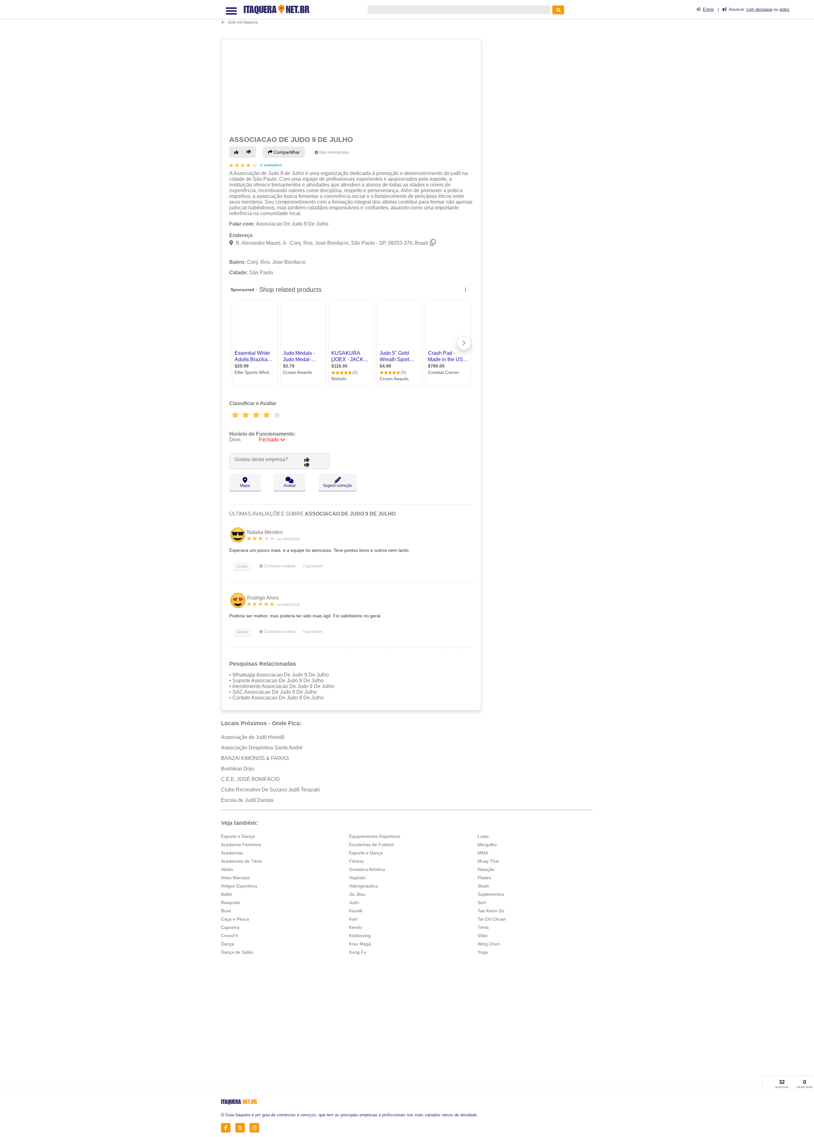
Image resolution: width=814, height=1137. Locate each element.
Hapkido (357, 877)
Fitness (356, 861)
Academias (232, 852)
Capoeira (230, 927)
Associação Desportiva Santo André (261, 747)
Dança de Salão (237, 952)
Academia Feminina (241, 844)
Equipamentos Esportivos (374, 836)
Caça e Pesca (235, 919)
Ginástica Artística (367, 869)
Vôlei (482, 935)
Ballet (226, 894)
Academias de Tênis (241, 861)
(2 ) (270, 165)
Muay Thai (488, 861)
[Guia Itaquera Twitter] (241, 1127)
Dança (227, 943)
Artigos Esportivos (239, 885)
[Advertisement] (352, 86)
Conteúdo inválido (279, 566)
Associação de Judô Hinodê (253, 737)
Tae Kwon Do (491, 910)
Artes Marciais (235, 877)
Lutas (483, 836)
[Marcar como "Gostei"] (237, 152)
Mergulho (487, 844)
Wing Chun (489, 943)
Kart (353, 919)
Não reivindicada (334, 152)
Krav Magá (360, 943)
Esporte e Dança (238, 836)
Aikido (227, 869)
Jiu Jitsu (357, 894)
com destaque (759, 9)
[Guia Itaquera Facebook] (227, 1127)
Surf (482, 902)
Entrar (708, 9)
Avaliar (290, 485)
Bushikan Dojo (237, 768)
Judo (354, 902)
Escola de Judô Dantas (247, 800)
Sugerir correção (337, 485)
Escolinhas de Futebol (371, 844)
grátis (784, 9)
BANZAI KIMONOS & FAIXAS (255, 758)
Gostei (242, 566)
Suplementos (491, 894)
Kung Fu (357, 952)
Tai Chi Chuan (492, 919)
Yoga (483, 952)
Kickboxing (360, 935)
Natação (486, 869)
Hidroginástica (363, 885)
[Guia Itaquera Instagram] (256, 1127)
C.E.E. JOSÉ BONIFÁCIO (250, 779)
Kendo (355, 927)
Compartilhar (286, 152)
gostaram (312, 566)
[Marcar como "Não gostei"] (249, 152)
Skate (483, 885)
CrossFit (229, 935)
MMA (483, 852)
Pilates (484, 877)
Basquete (230, 902)
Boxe (226, 910)
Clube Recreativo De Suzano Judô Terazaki (270, 789)
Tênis (483, 927)
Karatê (355, 910)
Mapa (245, 485)
